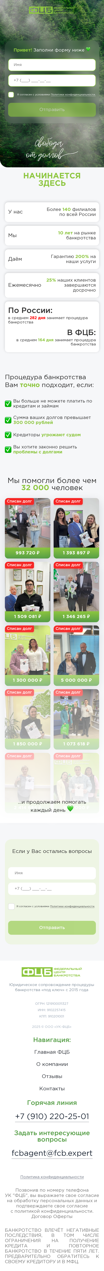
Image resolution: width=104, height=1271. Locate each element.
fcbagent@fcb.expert (52, 1153)
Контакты (52, 1089)
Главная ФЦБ (52, 1052)
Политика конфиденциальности (52, 1177)
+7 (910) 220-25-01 (52, 1116)
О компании (52, 1064)
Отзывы (52, 1076)
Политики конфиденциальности (72, 906)
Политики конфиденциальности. (73, 95)
